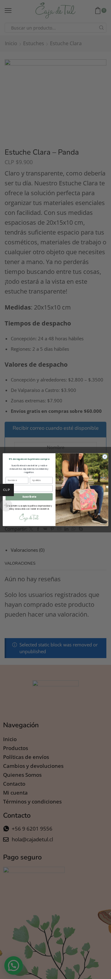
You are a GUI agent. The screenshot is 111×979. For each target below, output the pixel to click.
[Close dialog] (104, 456)
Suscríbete (29, 496)
